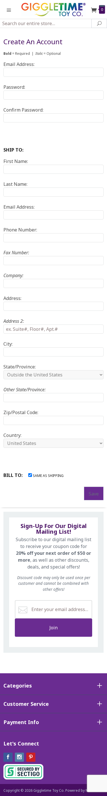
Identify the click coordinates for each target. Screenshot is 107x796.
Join (53, 627)
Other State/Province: (24, 389)
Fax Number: (16, 252)
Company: (13, 275)
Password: (14, 87)
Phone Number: (20, 230)
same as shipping (48, 475)
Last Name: (15, 184)
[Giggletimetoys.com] (53, 9)
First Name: (15, 161)
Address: (12, 298)
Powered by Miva (79, 790)
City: (8, 344)
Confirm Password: (23, 110)
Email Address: (19, 64)
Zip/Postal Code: (20, 412)
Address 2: (13, 321)
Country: (12, 435)
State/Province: (19, 367)
